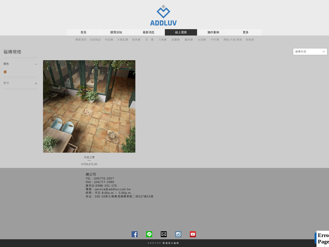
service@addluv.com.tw (113, 189)
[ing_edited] (178, 234)
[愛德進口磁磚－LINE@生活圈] (149, 234)
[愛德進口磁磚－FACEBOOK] (135, 234)
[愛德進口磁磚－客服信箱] (164, 234)
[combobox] (310, 51)
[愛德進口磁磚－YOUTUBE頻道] (193, 234)
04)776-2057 (104, 178)
